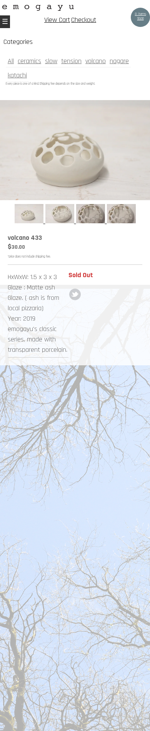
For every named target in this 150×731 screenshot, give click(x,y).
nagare (119, 61)
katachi (17, 75)
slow (51, 61)
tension (71, 61)
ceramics (29, 61)
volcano (95, 61)
